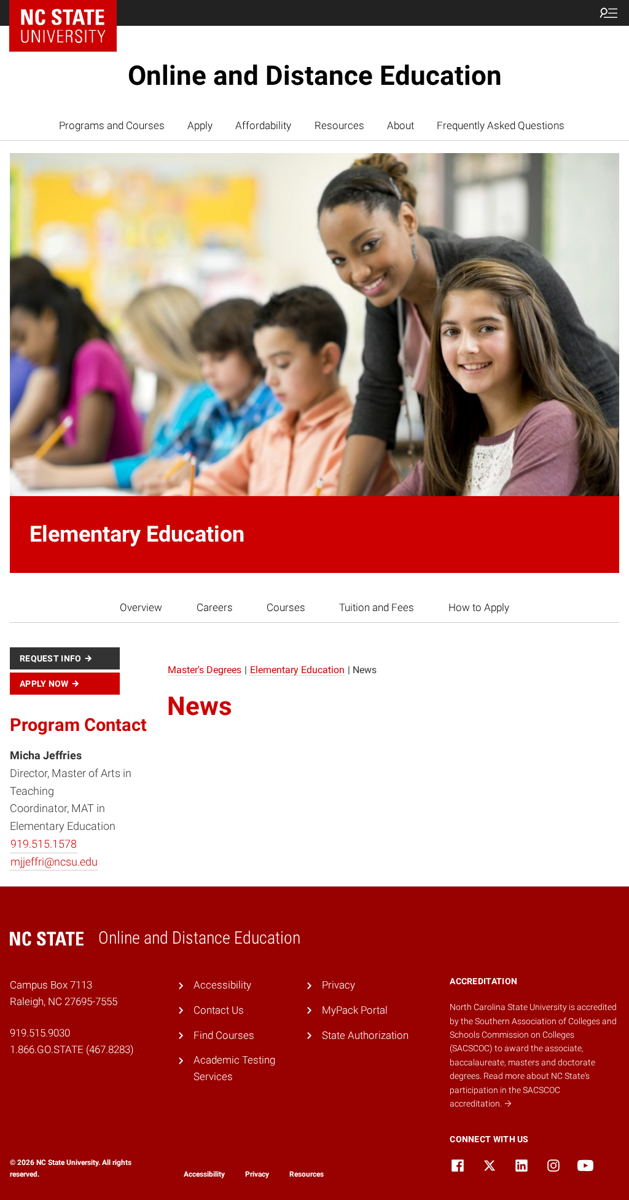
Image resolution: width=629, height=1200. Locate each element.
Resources (339, 125)
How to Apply (478, 607)
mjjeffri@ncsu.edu (54, 861)
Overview (141, 607)
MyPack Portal (355, 1010)
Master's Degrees (204, 670)
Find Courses (223, 1035)
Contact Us (218, 1010)
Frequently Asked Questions (501, 125)
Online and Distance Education (315, 76)
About (400, 125)
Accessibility (222, 985)
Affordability (263, 125)
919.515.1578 (43, 843)
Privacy (338, 985)
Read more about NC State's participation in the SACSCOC (520, 1089)
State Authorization (365, 1035)
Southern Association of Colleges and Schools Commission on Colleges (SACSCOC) (533, 1035)
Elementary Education (297, 670)
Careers (215, 607)
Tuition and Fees (376, 607)
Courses (286, 607)
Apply (200, 125)
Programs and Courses (112, 125)
